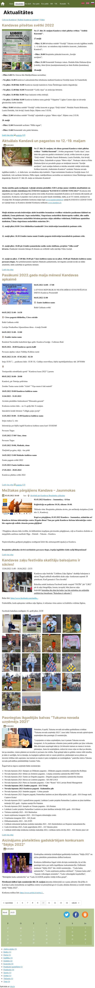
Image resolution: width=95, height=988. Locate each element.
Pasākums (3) (8, 970)
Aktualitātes (19, 4)
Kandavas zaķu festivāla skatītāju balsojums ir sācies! (41, 562)
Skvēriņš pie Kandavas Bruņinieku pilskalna (47, 496)
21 (21, 939)
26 (85, 939)
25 (72, 939)
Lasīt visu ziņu (7, 270)
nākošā (74, 903)
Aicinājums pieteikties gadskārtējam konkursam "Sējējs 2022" (43, 842)
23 (46, 939)
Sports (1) (7, 973)
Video (42, 20)
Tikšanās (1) (8, 979)
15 (33, 935)
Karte (11, 4)
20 (8, 939)
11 (49, 903)
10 (59, 932)
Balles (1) (7, 952)
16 (46, 935)
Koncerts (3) (8, 964)
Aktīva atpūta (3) (10, 949)
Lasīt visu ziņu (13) (13, 485)
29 (33, 943)
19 (85, 935)
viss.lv (12, 986)
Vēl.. (56, 4)
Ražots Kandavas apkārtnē (28, 20)
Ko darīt (28, 4)
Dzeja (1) (7, 955)
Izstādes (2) (7, 961)
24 (59, 939)
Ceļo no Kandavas (9, 20)
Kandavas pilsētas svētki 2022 (28, 25)
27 (8, 928)
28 (21, 928)
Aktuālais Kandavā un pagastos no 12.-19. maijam (43, 141)
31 (59, 943)
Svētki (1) (7, 976)
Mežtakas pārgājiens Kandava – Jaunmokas (38, 490)
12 (55, 903)
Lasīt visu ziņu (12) (13, 135)
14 (67, 903)
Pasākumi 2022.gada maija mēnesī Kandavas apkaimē (40, 277)
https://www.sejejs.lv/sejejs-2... (32, 893)
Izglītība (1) (7, 958)
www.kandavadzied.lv (54, 200)
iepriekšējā (9, 903)
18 (72, 935)
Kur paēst (36, 4)
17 (59, 935)
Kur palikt (44, 4)
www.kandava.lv (54, 203)
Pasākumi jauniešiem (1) (13, 967)
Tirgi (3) (6, 981)
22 (33, 939)
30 (46, 943)
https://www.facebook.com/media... (24, 598)
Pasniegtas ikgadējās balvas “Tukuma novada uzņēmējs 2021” (40, 719)
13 (61, 903)
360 (51, 4)
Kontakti (63, 4)
